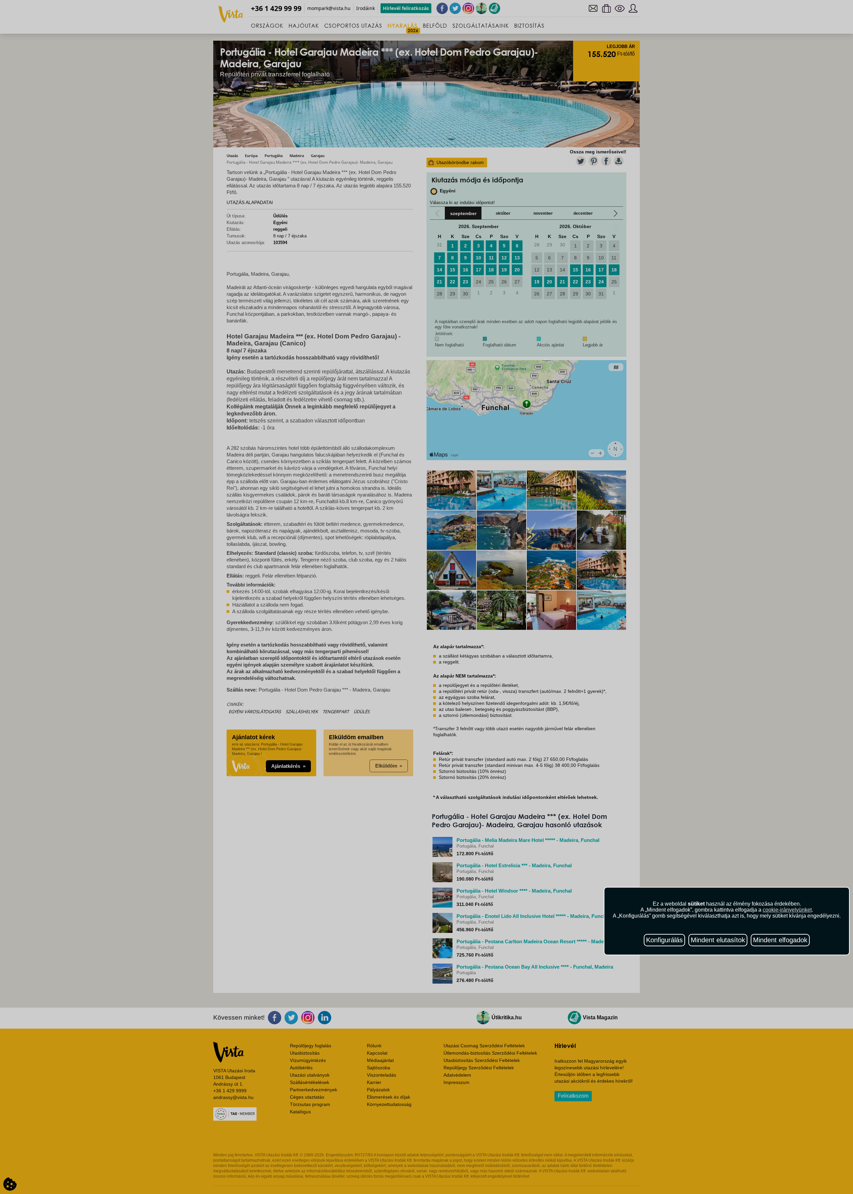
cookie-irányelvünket (787, 910)
